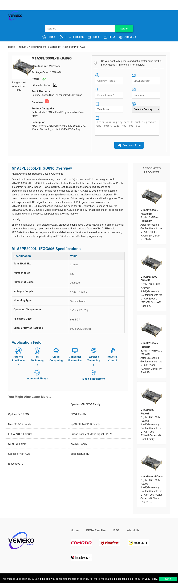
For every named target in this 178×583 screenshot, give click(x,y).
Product (22, 46)
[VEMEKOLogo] (15, 20)
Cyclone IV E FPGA (19, 414)
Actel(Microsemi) (38, 46)
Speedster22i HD (80, 453)
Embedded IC (15, 463)
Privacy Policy (149, 578)
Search (124, 28)
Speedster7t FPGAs (19, 453)
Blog (96, 37)
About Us (130, 37)
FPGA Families (74, 37)
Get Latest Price (131, 145)
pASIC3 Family (79, 443)
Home (51, 37)
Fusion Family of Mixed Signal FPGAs (91, 434)
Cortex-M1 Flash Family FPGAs (67, 46)
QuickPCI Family (17, 443)
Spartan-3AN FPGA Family (85, 404)
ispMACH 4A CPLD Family (85, 424)
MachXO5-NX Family (19, 424)
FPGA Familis (78, 414)
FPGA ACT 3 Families (20, 434)
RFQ (111, 37)
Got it (168, 578)
